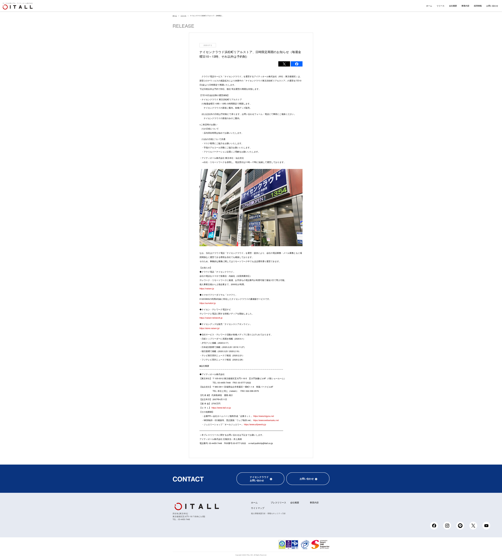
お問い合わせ (492, 5)
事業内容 (465, 5)
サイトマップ (257, 508)
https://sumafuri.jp (207, 303)
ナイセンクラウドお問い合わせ (259, 478)
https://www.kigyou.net (263, 416)
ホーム (429, 5)
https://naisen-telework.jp (211, 317)
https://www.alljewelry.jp (255, 424)
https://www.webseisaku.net (266, 420)
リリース (440, 5)
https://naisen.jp (206, 288)
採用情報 (478, 5)
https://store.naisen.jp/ (209, 328)
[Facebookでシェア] (297, 64)
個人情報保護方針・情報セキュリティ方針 (268, 513)
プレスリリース (278, 502)
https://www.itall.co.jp (221, 407)
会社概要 (453, 5)
